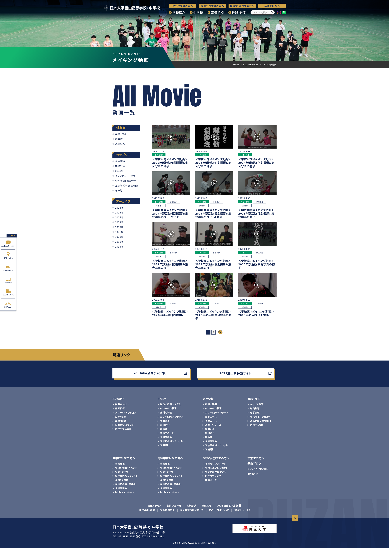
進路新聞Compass (260, 420)
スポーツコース (213, 424)
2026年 (119, 207)
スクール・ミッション (125, 412)
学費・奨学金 (122, 471)
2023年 (119, 222)
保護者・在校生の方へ (242, 6)
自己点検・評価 (147, 510)
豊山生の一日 (167, 433)
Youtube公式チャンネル (151, 373)
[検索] (271, 12)
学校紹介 (178, 12)
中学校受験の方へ (182, 6)
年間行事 (165, 420)
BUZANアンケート (125, 492)
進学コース (211, 416)
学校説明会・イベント (126, 467)
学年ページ (211, 480)
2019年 (119, 241)
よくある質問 (122, 480)
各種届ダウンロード (215, 463)
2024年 (119, 217)
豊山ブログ (254, 463)
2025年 (119, 212)
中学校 (198, 12)
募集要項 (120, 463)
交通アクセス (8, 258)
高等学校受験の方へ (212, 6)
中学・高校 (121, 134)
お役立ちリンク (213, 475)
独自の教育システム (170, 404)
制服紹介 (165, 424)
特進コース (211, 420)
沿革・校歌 (120, 416)
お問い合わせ (8, 270)
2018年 (119, 246)
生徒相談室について (215, 471)
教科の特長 (166, 412)
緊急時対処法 (167, 510)
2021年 (119, 232)
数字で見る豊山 (123, 428)
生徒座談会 (166, 437)
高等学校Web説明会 (126, 185)
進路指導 (255, 408)
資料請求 (8, 282)
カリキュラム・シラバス (172, 416)
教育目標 (120, 408)
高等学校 (217, 12)
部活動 (119, 171)
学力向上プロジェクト (216, 467)
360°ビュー (8, 307)
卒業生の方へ (272, 6)
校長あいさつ (122, 404)
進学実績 (255, 412)
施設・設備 (120, 420)
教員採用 (206, 505)
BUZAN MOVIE (8, 294)
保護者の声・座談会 (125, 484)
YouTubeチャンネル (8, 246)
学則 (162, 445)
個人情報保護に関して (192, 510)
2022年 (119, 227)
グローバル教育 (168, 408)
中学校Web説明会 (125, 180)
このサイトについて (219, 510)
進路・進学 (239, 12)
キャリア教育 (257, 404)
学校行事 (120, 166)
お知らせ (252, 474)
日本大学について (124, 424)
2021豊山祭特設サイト (235, 373)
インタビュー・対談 (125, 175)
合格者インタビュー (260, 416)
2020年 (119, 237)
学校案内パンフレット (171, 441)
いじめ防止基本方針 (227, 505)
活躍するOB (256, 424)
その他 (118, 190)
